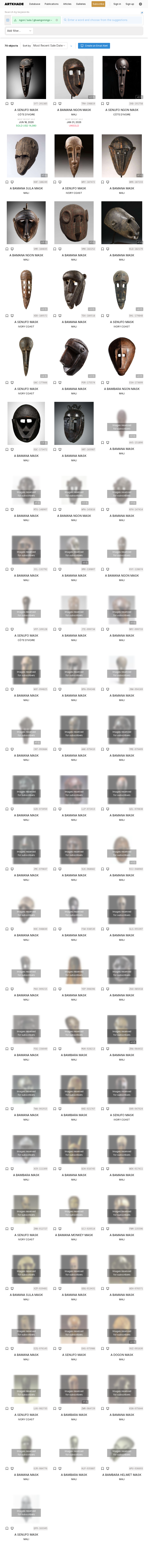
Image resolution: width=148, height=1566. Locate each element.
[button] (140, 4)
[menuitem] (15, 4)
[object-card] (26, 91)
